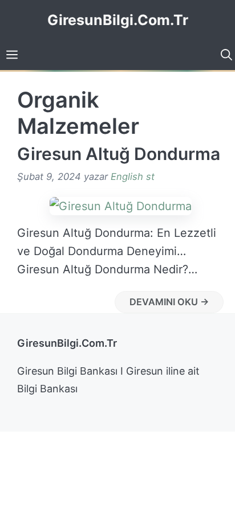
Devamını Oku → (169, 301)
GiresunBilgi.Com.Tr (117, 19)
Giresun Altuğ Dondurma (118, 153)
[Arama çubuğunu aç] (224, 55)
